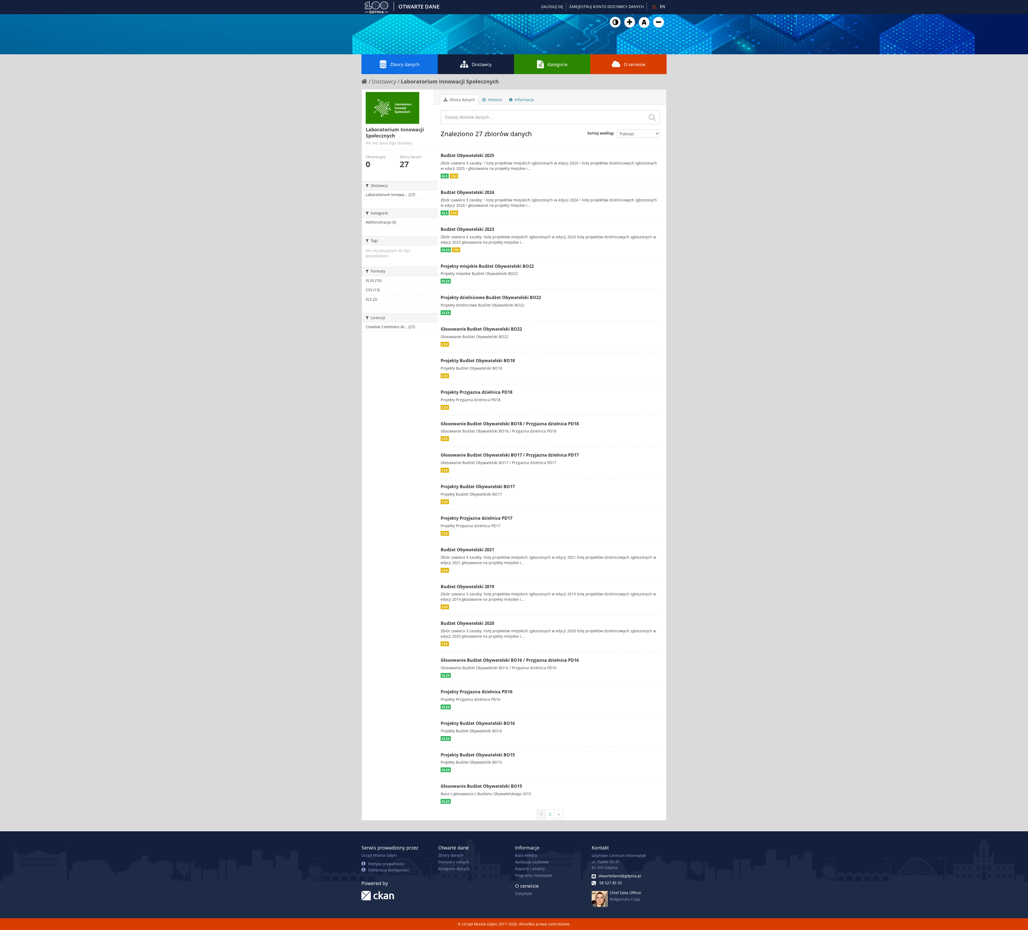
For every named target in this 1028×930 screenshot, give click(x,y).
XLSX (446, 250)
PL (654, 6)
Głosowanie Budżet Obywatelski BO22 (481, 329)
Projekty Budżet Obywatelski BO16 (478, 723)
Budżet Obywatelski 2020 (467, 623)
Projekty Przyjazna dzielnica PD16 (476, 692)
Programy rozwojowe (533, 875)
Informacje (523, 99)
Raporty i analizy (530, 868)
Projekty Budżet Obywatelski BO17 (478, 486)
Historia (494, 99)
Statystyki (523, 893)
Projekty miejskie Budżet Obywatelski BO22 (487, 266)
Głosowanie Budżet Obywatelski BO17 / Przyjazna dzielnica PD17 (510, 455)
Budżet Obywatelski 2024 (467, 192)
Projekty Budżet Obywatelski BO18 (478, 360)
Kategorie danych (454, 868)
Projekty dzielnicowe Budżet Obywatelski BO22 (491, 297)
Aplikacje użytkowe (532, 861)
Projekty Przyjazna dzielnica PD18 (476, 392)
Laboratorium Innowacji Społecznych (450, 81)
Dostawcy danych (453, 861)
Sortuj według (600, 133)
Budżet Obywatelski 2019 (467, 587)
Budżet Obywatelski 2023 (467, 229)
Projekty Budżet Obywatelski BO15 (478, 755)
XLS (445, 176)
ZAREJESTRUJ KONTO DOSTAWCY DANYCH (606, 6)
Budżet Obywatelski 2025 (467, 155)
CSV (454, 176)
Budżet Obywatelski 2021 (467, 550)
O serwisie (634, 64)
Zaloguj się (552, 6)
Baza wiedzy (526, 855)
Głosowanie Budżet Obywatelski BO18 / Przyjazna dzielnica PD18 (510, 424)
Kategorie (557, 64)
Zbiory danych (404, 64)
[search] (652, 117)
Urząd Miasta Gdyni (379, 855)
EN (662, 6)
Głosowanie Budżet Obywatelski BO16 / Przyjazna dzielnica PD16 (510, 660)
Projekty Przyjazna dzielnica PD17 (476, 518)
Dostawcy (482, 64)
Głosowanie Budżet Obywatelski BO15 (481, 786)
